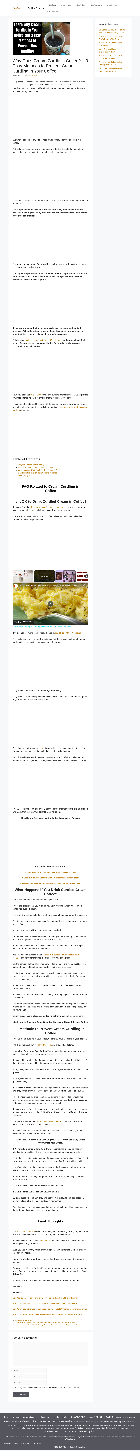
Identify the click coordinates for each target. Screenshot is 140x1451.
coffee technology (90, 1422)
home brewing (116, 1425)
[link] (16, 586)
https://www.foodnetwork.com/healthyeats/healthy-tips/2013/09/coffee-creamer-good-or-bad (50, 1309)
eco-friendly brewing (42, 1425)
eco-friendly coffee (54, 1425)
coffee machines (29, 1421)
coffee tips (100, 1422)
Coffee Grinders (66, 5)
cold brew (125, 1422)
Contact (15, 1443)
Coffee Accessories (95, 5)
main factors (44, 1240)
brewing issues (29, 1417)
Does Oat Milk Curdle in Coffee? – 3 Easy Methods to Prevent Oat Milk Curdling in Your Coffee (46, 1325)
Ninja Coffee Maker (109, 1428)
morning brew (59, 1428)
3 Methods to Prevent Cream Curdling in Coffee (37, 473)
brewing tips (78, 1417)
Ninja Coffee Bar (96, 1428)
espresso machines (82, 1425)
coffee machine (11, 1421)
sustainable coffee (65, 1432)
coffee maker (47, 1421)
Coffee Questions (53, 11)
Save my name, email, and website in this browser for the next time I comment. (47, 1388)
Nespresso (87, 1428)
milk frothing (51, 1428)
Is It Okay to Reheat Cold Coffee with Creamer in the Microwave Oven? (50, 883)
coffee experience (128, 1417)
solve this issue (45, 1045)
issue (42, 748)
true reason (35, 395)
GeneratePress (81, 1447)
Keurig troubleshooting (28, 1428)
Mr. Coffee (79, 1428)
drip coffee (33, 1425)
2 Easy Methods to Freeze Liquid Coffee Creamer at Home (50, 872)
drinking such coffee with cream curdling (49, 507)
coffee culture (117, 1417)
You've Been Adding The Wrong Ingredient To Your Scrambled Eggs (48, 585)
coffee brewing (103, 1416)
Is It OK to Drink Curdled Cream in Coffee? (35, 467)
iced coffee (126, 1425)
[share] (84, 585)
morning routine (69, 1428)
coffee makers (66, 1421)
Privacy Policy (25, 1443)
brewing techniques (61, 1417)
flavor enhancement (98, 1425)
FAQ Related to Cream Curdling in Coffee (35, 465)
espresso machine (66, 1425)
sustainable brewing (52, 1432)
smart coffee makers (123, 1428)
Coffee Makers (80, 5)
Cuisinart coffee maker (13, 1425)
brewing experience (13, 1417)
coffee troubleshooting (112, 1422)
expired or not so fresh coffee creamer (44, 340)
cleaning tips (89, 1417)
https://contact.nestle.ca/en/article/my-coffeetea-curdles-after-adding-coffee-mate (46, 1298)
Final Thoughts (24, 476)
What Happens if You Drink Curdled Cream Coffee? (39, 470)
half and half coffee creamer (48, 1121)
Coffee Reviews (112, 5)
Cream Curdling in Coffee (23, 1320)
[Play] (66, 576)
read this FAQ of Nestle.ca (68, 633)
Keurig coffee (15, 1428)
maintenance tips (42, 1428)
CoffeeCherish (36, 8)
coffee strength (80, 1422)
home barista (107, 1425)
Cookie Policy (36, 1443)
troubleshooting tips (83, 1431)
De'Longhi (25, 1425)
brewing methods (44, 1417)
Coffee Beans (51, 5)
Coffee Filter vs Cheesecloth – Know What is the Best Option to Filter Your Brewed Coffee (45, 1322)
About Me (7, 1443)
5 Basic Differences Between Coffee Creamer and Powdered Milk (50, 878)
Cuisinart (132, 1422)
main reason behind (26, 1231)
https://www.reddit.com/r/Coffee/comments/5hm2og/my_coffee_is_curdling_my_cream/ (48, 1314)
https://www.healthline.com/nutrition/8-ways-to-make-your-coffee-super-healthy (45, 1303)
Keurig (132, 1425)
